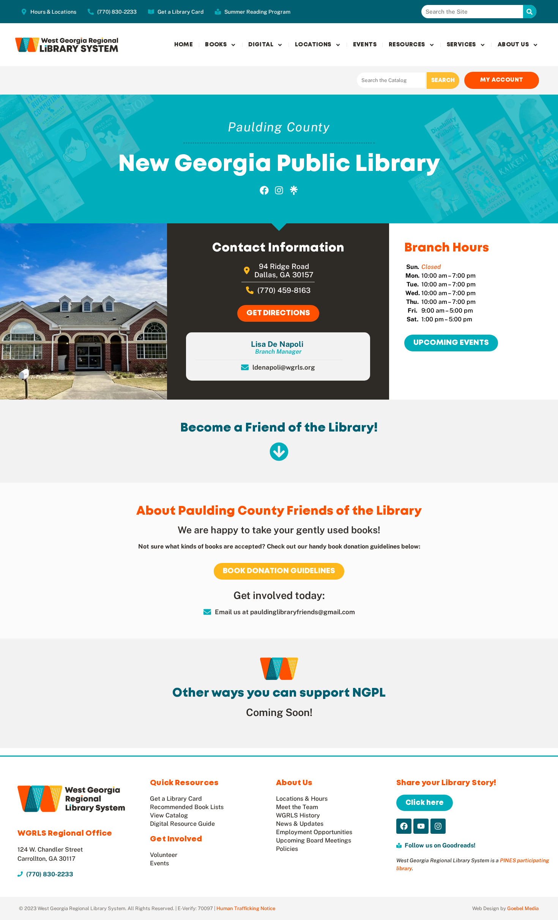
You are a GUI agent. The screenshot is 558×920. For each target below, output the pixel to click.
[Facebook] (264, 190)
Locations (313, 44)
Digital (260, 44)
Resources (407, 44)
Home (183, 44)
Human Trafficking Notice (245, 908)
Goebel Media (523, 908)
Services (461, 44)
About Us (513, 44)
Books (216, 44)
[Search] (529, 11)
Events (365, 44)
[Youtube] (421, 826)
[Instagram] (279, 190)
